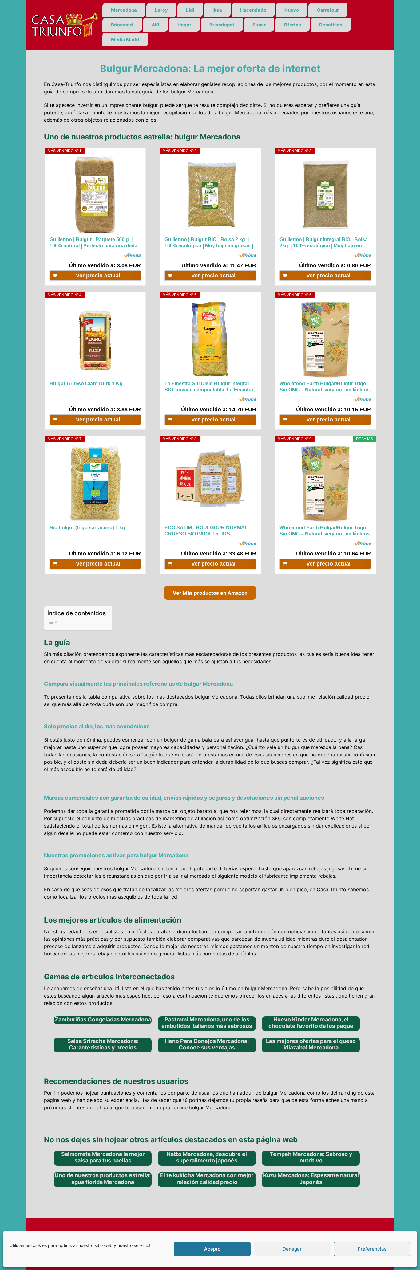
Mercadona (124, 10)
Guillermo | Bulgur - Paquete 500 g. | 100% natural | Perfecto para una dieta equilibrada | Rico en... (93, 243)
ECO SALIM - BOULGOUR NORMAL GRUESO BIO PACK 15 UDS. (206, 530)
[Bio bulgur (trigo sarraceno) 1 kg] (95, 483)
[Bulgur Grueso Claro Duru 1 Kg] (95, 339)
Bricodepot (221, 25)
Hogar (184, 25)
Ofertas (292, 25)
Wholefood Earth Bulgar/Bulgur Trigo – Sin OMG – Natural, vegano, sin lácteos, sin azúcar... (325, 387)
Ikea (217, 10)
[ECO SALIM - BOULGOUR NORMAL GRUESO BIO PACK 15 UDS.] (210, 483)
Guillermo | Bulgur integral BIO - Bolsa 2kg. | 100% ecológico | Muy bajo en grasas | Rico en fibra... (323, 243)
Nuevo (291, 10)
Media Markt (125, 39)
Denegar (292, 1249)
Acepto (212, 1249)
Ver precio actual (98, 275)
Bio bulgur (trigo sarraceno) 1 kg (87, 527)
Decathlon (330, 25)
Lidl (190, 10)
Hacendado (253, 10)
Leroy (161, 10)
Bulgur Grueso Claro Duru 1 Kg (86, 383)
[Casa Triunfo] (64, 25)
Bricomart (122, 25)
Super (259, 25)
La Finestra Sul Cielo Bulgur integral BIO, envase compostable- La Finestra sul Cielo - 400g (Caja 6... (208, 387)
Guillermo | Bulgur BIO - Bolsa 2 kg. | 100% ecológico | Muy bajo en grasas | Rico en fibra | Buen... (208, 243)
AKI (155, 25)
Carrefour (328, 10)
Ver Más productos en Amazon (210, 593)
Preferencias (372, 1249)
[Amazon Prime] (132, 255)
